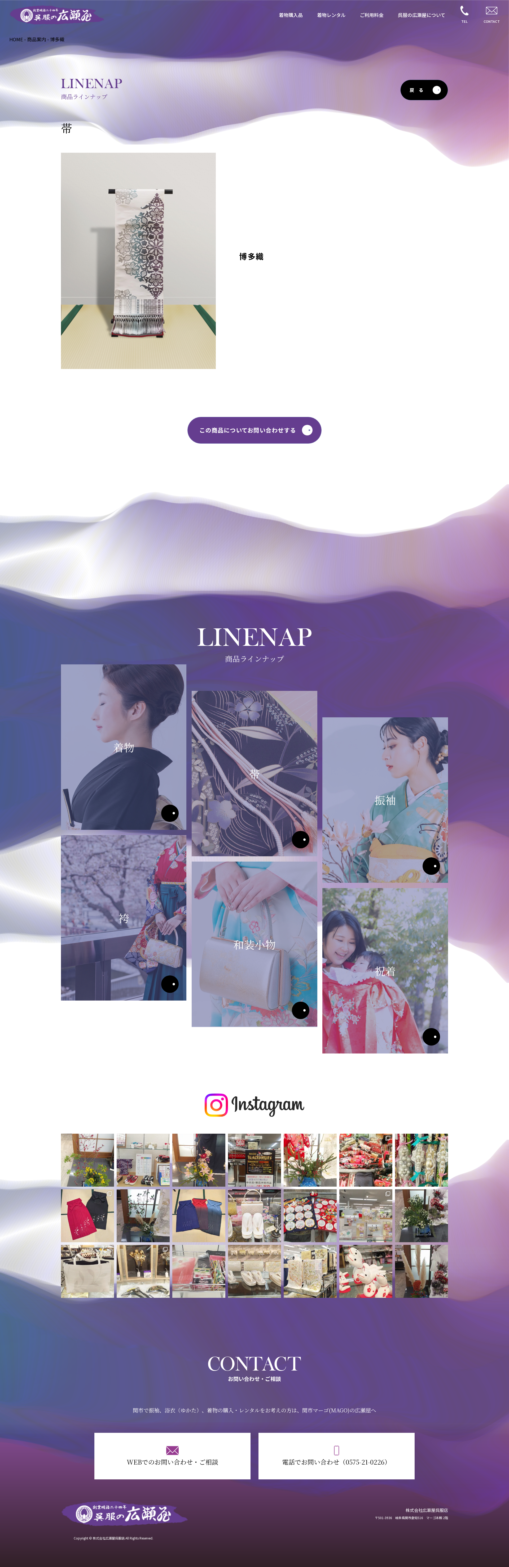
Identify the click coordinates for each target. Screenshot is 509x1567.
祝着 (431, 1037)
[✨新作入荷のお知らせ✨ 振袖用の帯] (421, 1160)
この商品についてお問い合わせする (247, 430)
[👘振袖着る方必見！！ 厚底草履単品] (143, 1160)
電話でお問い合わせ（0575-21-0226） (336, 1461)
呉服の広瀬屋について (421, 14)
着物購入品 (291, 14)
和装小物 (300, 1010)
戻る (419, 90)
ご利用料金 (372, 14)
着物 (170, 813)
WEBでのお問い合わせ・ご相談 (172, 1461)
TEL (464, 21)
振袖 (431, 866)
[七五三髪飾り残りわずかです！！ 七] (365, 1215)
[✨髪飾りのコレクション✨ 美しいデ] (143, 1271)
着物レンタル (331, 14)
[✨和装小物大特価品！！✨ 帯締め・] (198, 1271)
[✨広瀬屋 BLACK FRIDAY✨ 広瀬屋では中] (254, 1160)
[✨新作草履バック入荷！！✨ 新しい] (254, 1271)
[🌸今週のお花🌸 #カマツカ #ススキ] (143, 1215)
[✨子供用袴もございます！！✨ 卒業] (87, 1215)
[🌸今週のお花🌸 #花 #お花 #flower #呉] (421, 1215)
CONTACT (492, 21)
